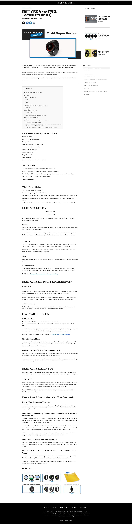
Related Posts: (87, 94)
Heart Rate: (28, 107)
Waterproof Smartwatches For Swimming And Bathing (44, 274)
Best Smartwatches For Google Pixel (61, 334)
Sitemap (74, 507)
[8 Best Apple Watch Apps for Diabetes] (31, 489)
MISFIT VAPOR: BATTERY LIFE (91, 85)
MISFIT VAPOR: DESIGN (89, 77)
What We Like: (87, 71)
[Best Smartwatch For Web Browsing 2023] (51, 489)
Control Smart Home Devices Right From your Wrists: (36, 115)
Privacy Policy (65, 507)
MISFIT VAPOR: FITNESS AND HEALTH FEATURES (95, 79)
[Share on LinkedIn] (30, 22)
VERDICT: (86, 88)
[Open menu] (23, 2)
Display (27, 99)
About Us (46, 507)
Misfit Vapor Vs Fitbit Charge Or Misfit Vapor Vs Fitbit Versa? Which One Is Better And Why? (44, 124)
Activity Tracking (29, 109)
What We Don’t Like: (88, 74)
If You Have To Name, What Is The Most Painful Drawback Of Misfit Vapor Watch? (42, 127)
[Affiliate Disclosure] (71, 477)
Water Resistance (29, 104)
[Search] (109, 2)
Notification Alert (29, 112)
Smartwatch (66, 2)
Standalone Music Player (30, 114)
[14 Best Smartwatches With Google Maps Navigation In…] (31, 477)
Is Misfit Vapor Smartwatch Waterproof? (33, 122)
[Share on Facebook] (27, 22)
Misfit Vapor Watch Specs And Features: (92, 68)
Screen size (28, 101)
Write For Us (84, 507)
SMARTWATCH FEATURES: (90, 82)
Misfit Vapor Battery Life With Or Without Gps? (35, 125)
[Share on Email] (34, 22)
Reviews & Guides (27, 7)
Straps (27, 102)
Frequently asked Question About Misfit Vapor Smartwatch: (96, 91)
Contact (55, 507)
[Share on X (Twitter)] (23, 22)
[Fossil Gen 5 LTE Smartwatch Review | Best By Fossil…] (71, 489)
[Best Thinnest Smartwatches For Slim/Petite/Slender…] (51, 477)
